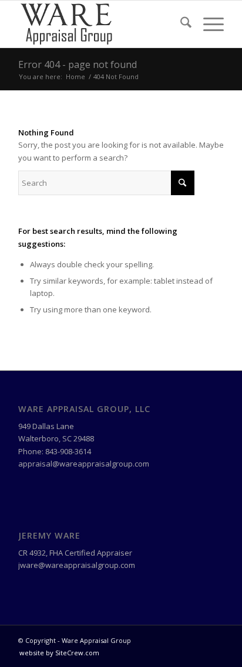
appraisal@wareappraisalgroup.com (83, 463)
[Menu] (207, 24)
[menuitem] (180, 24)
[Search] (180, 24)
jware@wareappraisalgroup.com (76, 565)
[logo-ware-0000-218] (100, 24)
